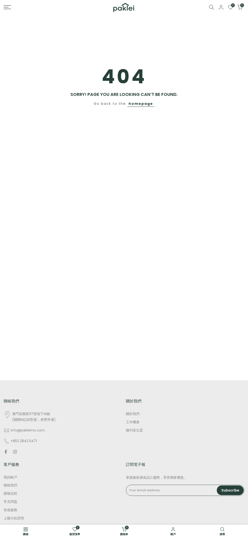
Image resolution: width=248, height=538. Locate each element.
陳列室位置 (134, 430)
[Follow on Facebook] (6, 452)
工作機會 (133, 422)
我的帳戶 (10, 477)
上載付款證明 (14, 518)
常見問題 (10, 502)
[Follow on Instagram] (15, 452)
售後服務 (10, 510)
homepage (141, 103)
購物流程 (10, 493)
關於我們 (133, 414)
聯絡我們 (10, 485)
